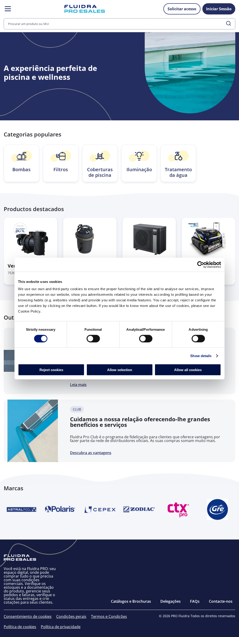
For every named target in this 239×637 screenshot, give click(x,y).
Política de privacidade (61, 626)
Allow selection (119, 370)
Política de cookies (20, 626)
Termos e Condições (109, 616)
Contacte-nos (220, 601)
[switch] (93, 338)
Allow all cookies (188, 370)
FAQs (195, 601)
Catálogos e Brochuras (131, 601)
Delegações (170, 601)
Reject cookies (51, 370)
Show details (200, 356)
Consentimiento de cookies (28, 616)
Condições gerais (71, 616)
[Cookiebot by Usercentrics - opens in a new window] (200, 264)
